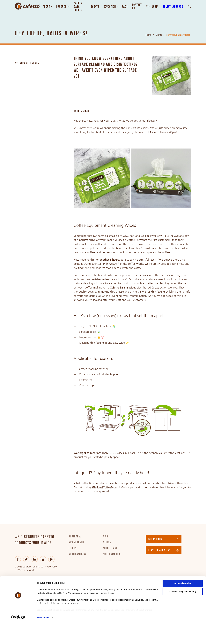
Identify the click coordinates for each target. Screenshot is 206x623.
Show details (43, 617)
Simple (32, 570)
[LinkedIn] (35, 559)
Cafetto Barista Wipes (123, 287)
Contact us (38, 566)
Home (148, 34)
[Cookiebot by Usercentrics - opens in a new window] (18, 617)
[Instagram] (43, 559)
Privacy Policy (51, 566)
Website (21, 570)
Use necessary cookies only (182, 591)
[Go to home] (27, 6)
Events (159, 34)
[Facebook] (18, 559)
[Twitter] (26, 559)
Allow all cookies (182, 583)
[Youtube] (51, 559)
